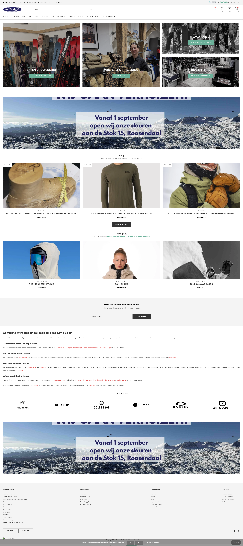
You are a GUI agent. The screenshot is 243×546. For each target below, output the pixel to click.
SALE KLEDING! (121, 76)
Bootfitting (26, 17)
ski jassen (78, 380)
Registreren (83, 494)
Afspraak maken (41, 17)
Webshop (7, 17)
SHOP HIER (41, 287)
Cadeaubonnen (108, 17)
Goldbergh (107, 348)
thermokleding (102, 380)
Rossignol (68, 348)
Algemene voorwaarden (10, 494)
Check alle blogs (121, 224)
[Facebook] (234, 531)
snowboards (23, 357)
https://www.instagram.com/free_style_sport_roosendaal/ (129, 236)
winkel (36, 385)
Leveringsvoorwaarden (10, 496)
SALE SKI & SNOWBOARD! (41, 76)
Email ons (26, 530)
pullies (93, 380)
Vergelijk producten (86, 504)
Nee (139, 542)
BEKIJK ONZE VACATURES (201, 43)
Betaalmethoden (8, 502)
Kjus (80, 348)
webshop (172, 357)
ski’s (14, 357)
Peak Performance (90, 348)
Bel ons (10, 530)
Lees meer (41, 217)
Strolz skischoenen (58, 17)
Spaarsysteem (7, 512)
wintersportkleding (60, 380)
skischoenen (32, 367)
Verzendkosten (7, 504)
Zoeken (91, 9)
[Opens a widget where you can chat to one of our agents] (236, 542)
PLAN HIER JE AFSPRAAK (200, 76)
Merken (90, 17)
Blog (97, 17)
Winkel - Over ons (76, 17)
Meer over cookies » (153, 542)
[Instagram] (238, 531)
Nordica (76, 348)
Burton (100, 348)
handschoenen (121, 380)
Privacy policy (7, 509)
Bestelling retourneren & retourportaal (15, 499)
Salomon (59, 348)
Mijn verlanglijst (84, 502)
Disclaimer (6, 507)
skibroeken (87, 380)
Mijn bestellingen (85, 496)
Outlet (16, 17)
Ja (130, 542)
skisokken (111, 380)
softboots (43, 367)
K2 (64, 348)
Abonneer (142, 316)
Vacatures (6, 514)
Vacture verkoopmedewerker (12, 520)
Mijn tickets (83, 499)
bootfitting (19, 370)
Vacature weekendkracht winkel (13, 522)
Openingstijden (7, 517)
